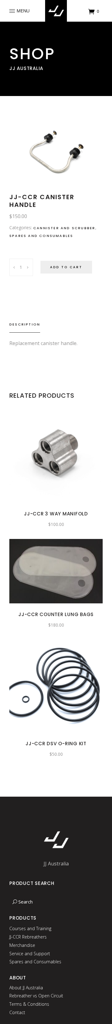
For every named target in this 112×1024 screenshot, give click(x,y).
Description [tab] (24, 324)
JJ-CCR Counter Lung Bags (56, 614)
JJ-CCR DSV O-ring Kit (56, 743)
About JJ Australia (26, 988)
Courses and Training (30, 928)
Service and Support (29, 953)
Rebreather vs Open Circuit (36, 996)
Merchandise (22, 945)
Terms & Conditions (29, 1004)
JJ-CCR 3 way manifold (56, 513)
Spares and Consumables (41, 235)
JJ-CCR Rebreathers (28, 937)
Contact (17, 1012)
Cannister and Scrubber (64, 227)
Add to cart (66, 267)
